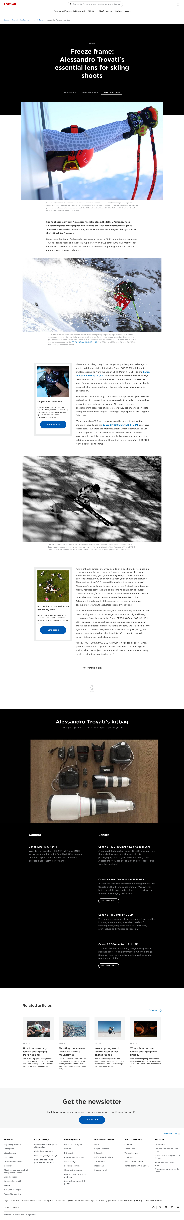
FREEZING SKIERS (112, 92)
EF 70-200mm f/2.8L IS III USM (85, 342)
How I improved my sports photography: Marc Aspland (35, 1051)
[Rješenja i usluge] (132, 11)
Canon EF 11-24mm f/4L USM (115, 915)
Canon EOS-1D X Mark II (43, 846)
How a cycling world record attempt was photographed (107, 1051)
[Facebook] (153, 1207)
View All (153, 1010)
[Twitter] (172, 1207)
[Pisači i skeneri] (113, 11)
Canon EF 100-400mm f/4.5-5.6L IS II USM (124, 846)
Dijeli (92, 692)
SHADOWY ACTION (90, 92)
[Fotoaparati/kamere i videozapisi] (86, 11)
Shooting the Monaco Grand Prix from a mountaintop (72, 1051)
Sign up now (92, 1120)
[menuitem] (70, 93)
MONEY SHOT (70, 92)
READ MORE (53, 630)
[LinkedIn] (165, 1207)
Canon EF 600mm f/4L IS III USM (120, 425)
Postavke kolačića (154, 1200)
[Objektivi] (97, 11)
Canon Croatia (11, 1207)
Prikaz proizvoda (109, 901)
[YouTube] (178, 1207)
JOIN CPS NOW (53, 424)
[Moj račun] (178, 5)
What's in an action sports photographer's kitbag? (144, 1051)
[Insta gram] (159, 1207)
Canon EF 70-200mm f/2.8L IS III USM (121, 879)
